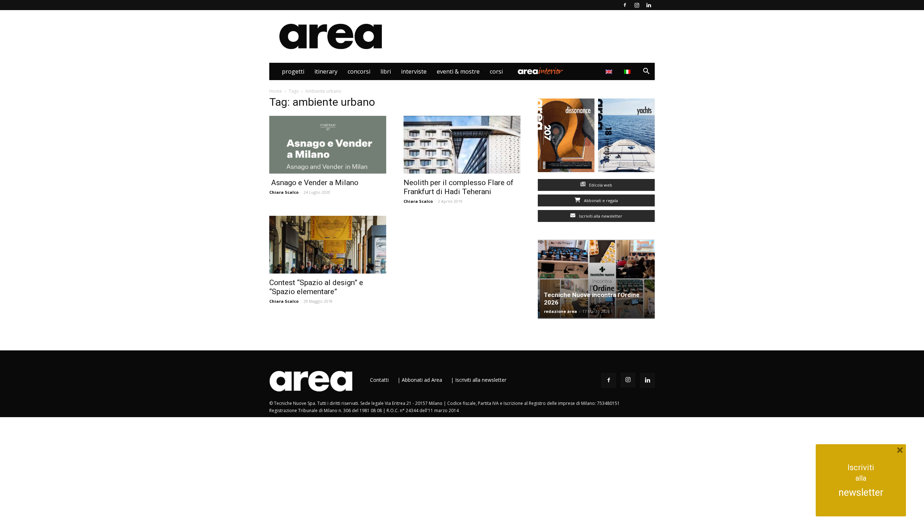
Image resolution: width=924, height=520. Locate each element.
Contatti (379, 379)
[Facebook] (624, 5)
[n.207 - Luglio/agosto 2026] (566, 137)
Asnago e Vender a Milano (313, 182)
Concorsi (359, 71)
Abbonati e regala (600, 200)
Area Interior (540, 71)
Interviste (414, 71)
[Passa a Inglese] (610, 71)
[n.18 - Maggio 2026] (626, 137)
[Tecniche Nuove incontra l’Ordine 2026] (596, 279)
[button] (646, 72)
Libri (385, 71)
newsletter (861, 492)
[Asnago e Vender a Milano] (327, 145)
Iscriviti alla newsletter (600, 216)
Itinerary (325, 71)
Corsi (496, 71)
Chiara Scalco (283, 192)
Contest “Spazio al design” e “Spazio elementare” (316, 287)
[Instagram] (636, 5)
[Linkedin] (648, 5)
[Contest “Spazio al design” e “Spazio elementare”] (327, 245)
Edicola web (600, 185)
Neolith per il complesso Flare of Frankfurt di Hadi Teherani (459, 187)
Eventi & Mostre (458, 71)
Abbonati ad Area (422, 379)
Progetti (293, 71)
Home (275, 91)
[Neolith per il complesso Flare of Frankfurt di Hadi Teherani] (462, 145)
